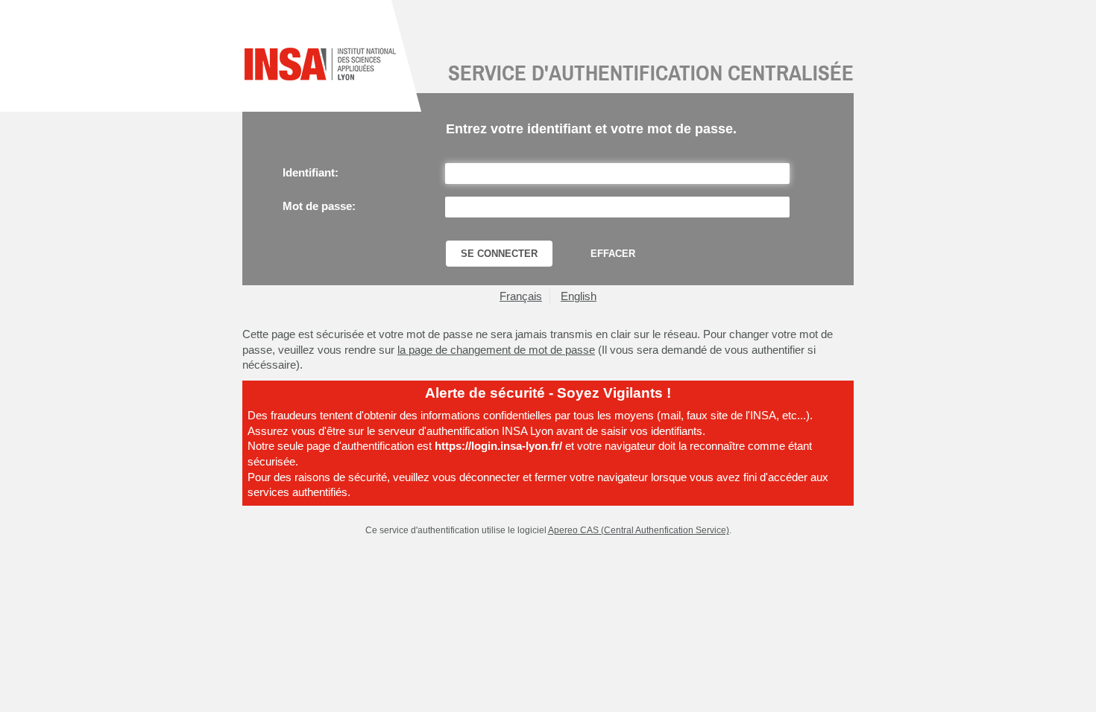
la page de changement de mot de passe (496, 350)
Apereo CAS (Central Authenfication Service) (638, 530)
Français (521, 296)
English (578, 296)
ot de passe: (319, 206)
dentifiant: (310, 173)
